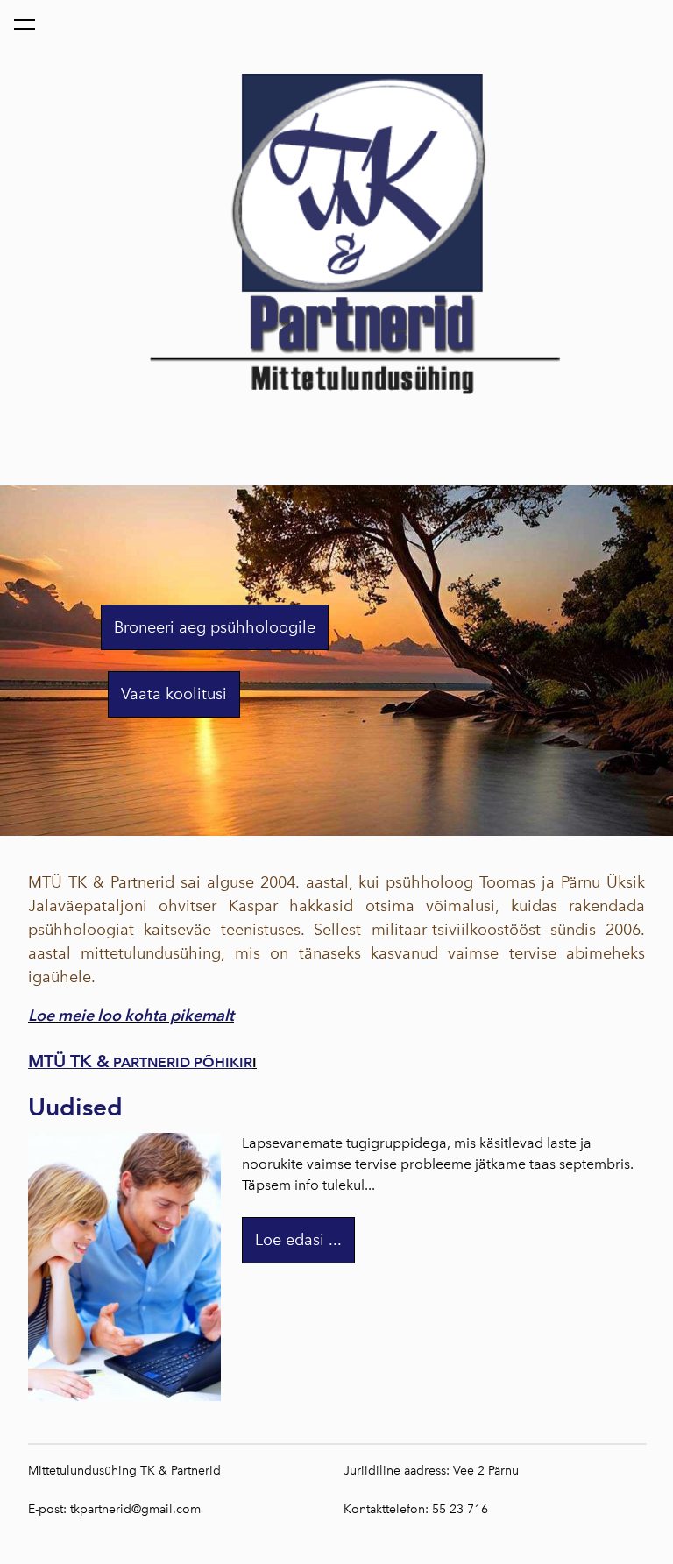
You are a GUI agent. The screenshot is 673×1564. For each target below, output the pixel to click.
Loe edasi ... (298, 1239)
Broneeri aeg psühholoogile (214, 627)
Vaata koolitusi (174, 694)
